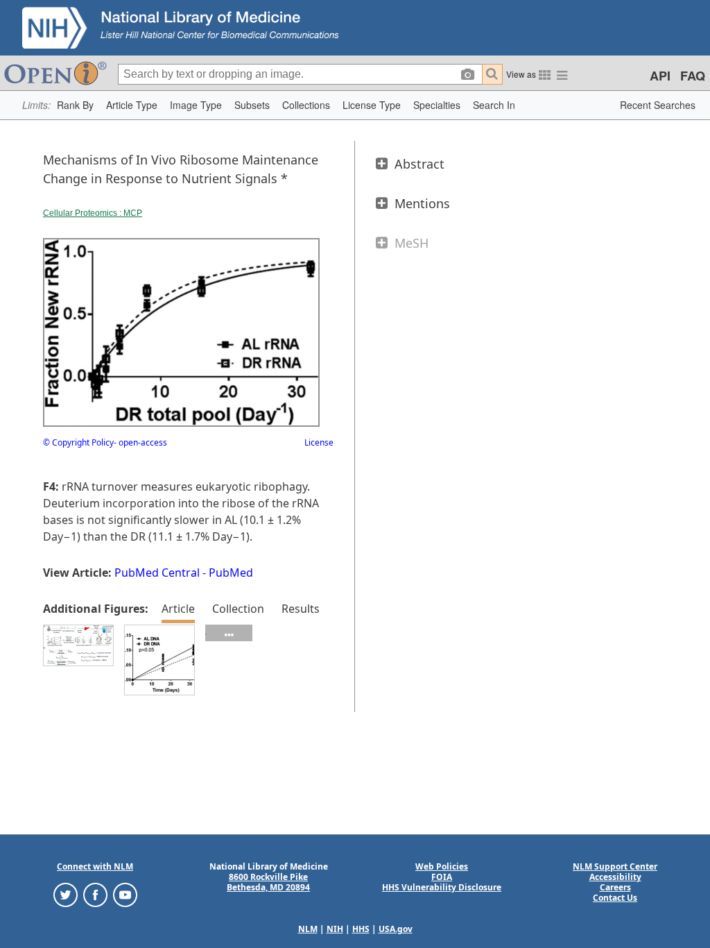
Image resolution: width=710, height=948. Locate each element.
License (319, 442)
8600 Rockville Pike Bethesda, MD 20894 (268, 882)
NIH (335, 929)
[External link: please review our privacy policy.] (65, 894)
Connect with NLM (95, 866)
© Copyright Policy (78, 442)
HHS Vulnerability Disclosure (441, 887)
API (660, 76)
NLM (308, 929)
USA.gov (396, 929)
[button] (75, 105)
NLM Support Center (615, 866)
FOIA (441, 877)
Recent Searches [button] (657, 105)
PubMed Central (157, 572)
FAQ (692, 76)
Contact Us (615, 898)
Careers (615, 887)
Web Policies (441, 866)
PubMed (231, 572)
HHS (361, 929)
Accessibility (615, 877)
